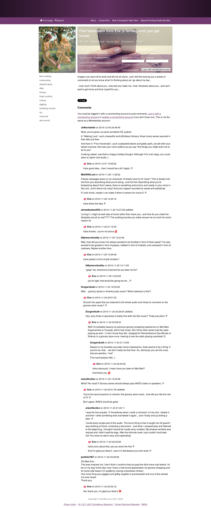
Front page (47, 20)
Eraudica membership (106, 62)
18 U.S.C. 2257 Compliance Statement (95, 504)
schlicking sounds (47, 108)
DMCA (144, 504)
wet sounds (44, 120)
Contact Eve (104, 20)
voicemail (43, 116)
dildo (41, 88)
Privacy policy (70, 504)
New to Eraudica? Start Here (125, 20)
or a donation (157, 8)
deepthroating (45, 84)
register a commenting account (117, 117)
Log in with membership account (156, 69)
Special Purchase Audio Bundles (155, 20)
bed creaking (45, 76)
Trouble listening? (86, 70)
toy (40, 112)
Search (60, 20)
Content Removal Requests (127, 504)
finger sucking (45, 96)
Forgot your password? (130, 70)
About (93, 20)
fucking (42, 100)
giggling (43, 104)
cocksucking (45, 80)
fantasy (42, 92)
